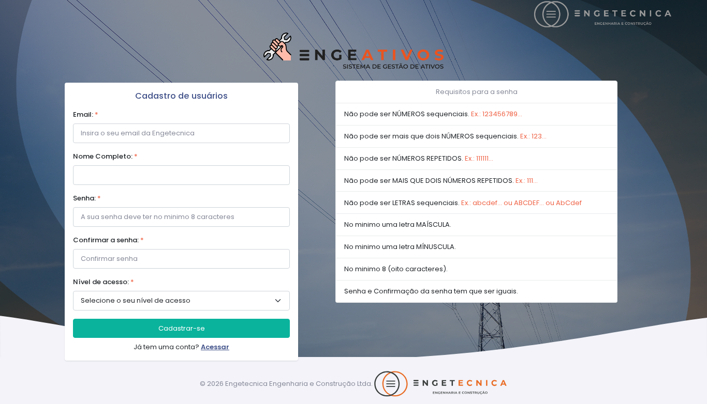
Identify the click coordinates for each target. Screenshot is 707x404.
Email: (85, 114)
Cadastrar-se (181, 328)
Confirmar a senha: (108, 240)
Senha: (87, 198)
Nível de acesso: (103, 282)
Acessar (215, 347)
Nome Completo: (105, 156)
